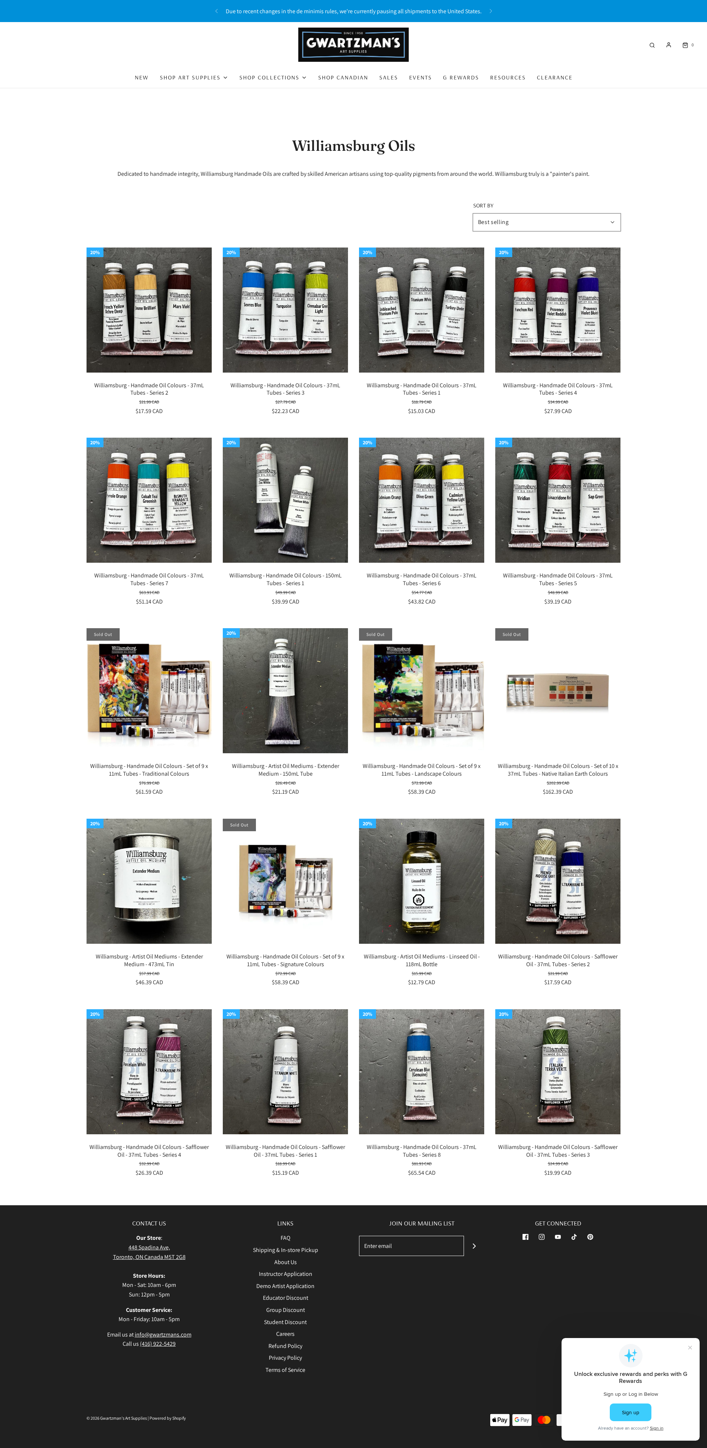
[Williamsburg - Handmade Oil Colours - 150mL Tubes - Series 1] (285, 500)
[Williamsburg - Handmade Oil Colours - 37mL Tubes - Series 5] (557, 500)
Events (420, 77)
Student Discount (285, 1322)
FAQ (286, 1238)
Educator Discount (285, 1298)
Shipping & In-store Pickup (285, 1250)
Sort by (483, 205)
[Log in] (668, 45)
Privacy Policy (285, 1358)
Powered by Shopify (168, 1418)
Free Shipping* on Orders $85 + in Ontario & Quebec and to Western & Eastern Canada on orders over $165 (353, 11)
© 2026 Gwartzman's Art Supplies (117, 1418)
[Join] (474, 1246)
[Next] (491, 11)
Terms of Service (285, 1370)
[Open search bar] (652, 45)
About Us (285, 1262)
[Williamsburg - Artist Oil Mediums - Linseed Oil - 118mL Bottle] (421, 881)
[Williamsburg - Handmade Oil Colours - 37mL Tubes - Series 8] (421, 1071)
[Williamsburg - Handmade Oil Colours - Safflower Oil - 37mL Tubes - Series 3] (557, 1071)
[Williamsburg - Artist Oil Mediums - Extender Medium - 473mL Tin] (149, 881)
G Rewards (461, 77)
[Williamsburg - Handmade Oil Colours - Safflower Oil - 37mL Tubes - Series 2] (557, 881)
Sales (388, 77)
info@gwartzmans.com (163, 1334)
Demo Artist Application (285, 1286)
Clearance (555, 77)
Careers (285, 1334)
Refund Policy (285, 1346)
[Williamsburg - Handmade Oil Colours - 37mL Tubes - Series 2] (149, 310)
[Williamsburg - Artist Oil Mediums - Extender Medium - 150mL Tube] (285, 690)
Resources (508, 77)
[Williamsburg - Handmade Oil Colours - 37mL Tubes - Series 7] (149, 500)
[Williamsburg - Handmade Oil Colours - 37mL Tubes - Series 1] (421, 310)
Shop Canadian (343, 77)
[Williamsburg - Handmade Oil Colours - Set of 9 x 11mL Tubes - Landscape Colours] (421, 690)
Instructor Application (285, 1274)
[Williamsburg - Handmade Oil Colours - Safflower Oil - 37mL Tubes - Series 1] (285, 1071)
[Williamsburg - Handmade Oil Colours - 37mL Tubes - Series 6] (421, 500)
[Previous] (216, 11)
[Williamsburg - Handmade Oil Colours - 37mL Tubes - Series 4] (557, 310)
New (142, 77)
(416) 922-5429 (158, 1344)
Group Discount (285, 1310)
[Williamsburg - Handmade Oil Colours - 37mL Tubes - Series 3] (285, 310)
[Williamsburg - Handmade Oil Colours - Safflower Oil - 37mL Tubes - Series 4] (149, 1071)
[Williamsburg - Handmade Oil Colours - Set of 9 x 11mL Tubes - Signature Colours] (285, 881)
